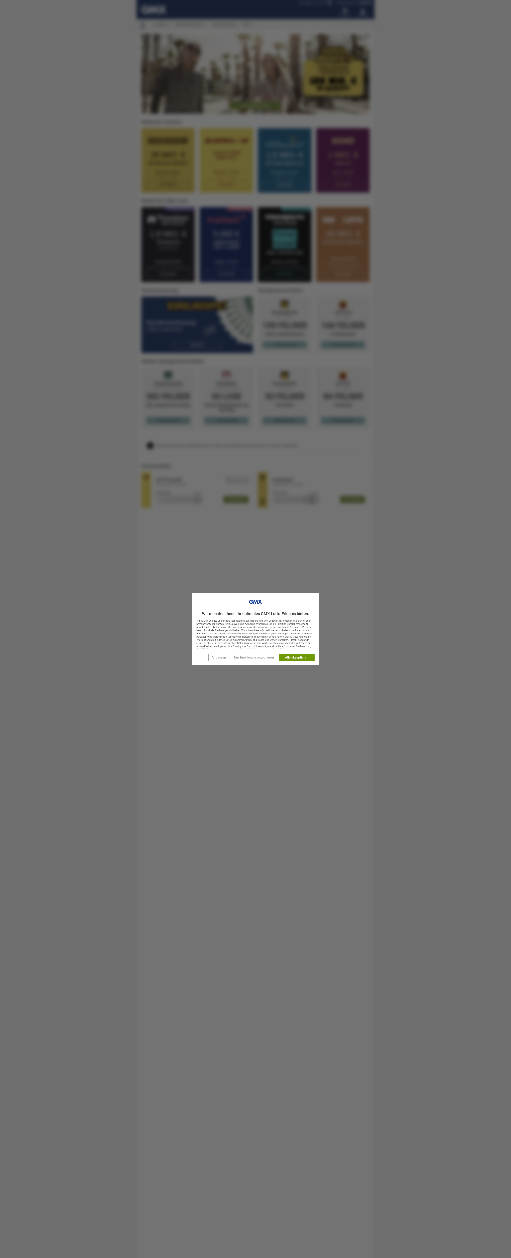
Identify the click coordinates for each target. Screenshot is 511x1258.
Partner (280, 636)
